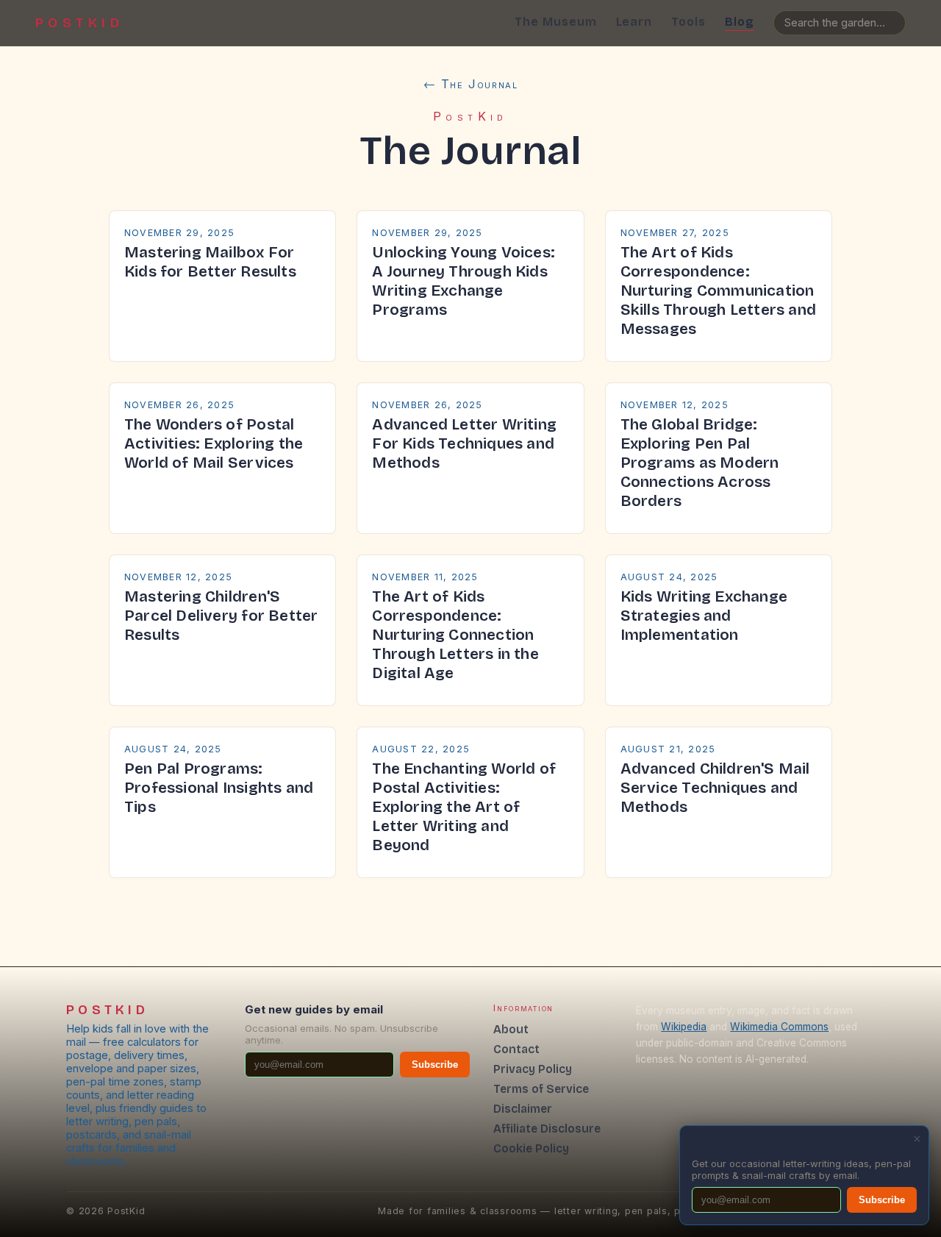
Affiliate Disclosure (547, 1129)
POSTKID (79, 23)
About (511, 1029)
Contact (516, 1049)
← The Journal (470, 83)
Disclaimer (522, 1109)
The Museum (556, 22)
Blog (739, 22)
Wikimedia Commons (779, 1027)
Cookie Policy (531, 1148)
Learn (634, 22)
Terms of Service (541, 1089)
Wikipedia (683, 1027)
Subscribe (435, 1064)
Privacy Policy (532, 1069)
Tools (688, 22)
